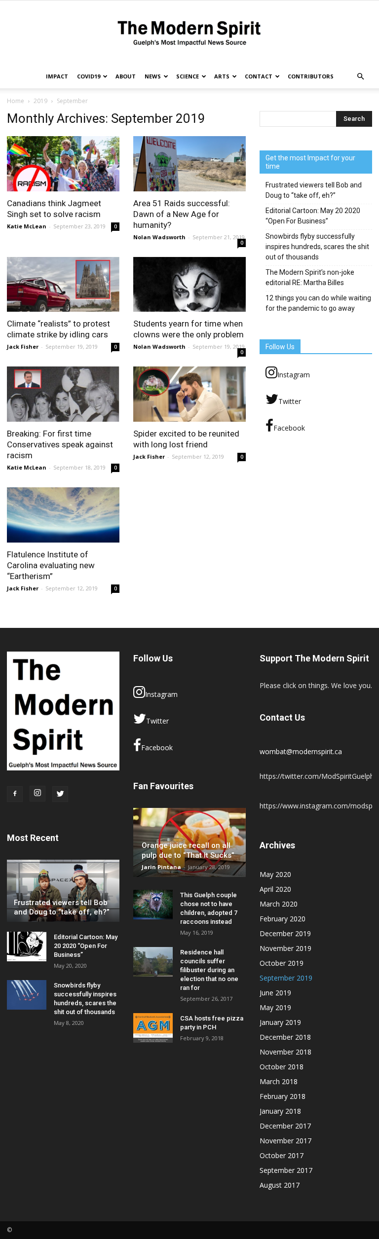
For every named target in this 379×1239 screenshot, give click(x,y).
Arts (221, 76)
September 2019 (286, 978)
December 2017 (285, 1125)
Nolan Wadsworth (159, 237)
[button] (360, 76)
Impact (57, 76)
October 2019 (281, 963)
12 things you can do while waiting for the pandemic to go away (318, 303)
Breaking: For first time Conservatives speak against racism (60, 444)
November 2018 (285, 1052)
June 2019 (275, 992)
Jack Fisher (22, 346)
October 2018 (281, 1066)
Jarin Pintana (161, 867)
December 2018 (285, 1037)
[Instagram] (37, 794)
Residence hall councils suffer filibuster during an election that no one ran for (209, 969)
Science (187, 76)
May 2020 (275, 874)
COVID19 (88, 76)
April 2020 (275, 889)
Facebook (289, 428)
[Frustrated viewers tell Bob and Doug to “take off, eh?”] (63, 891)
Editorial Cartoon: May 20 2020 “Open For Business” (312, 216)
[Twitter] (60, 794)
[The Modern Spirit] (189, 33)
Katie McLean (26, 226)
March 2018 (279, 1081)
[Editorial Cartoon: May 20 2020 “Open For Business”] (26, 946)
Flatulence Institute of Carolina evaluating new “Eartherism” (51, 565)
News (153, 76)
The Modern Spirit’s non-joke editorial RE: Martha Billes (309, 277)
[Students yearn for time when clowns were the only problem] (189, 284)
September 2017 (286, 1170)
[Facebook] (15, 794)
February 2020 (282, 918)
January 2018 (280, 1111)
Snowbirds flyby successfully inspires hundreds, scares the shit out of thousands (317, 246)
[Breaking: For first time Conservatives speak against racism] (63, 394)
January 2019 (280, 1022)
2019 (40, 101)
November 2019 (285, 948)
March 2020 (279, 904)
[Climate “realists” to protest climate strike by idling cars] (63, 284)
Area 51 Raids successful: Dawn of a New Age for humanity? (181, 214)
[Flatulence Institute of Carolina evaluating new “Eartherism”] (63, 515)
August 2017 (280, 1185)
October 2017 (281, 1155)
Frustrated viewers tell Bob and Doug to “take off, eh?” (313, 190)
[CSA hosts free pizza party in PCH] (153, 1028)
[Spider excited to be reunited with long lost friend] (189, 394)
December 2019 (285, 933)
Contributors (311, 76)
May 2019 (275, 1007)
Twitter (289, 401)
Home (15, 101)
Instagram (293, 374)
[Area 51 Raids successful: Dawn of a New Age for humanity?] (189, 163)
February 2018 (282, 1096)
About (125, 76)
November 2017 (285, 1140)
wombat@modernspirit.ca (301, 751)
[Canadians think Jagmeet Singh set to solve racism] (63, 163)
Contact (258, 76)
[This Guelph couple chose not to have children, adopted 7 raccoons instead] (153, 904)
